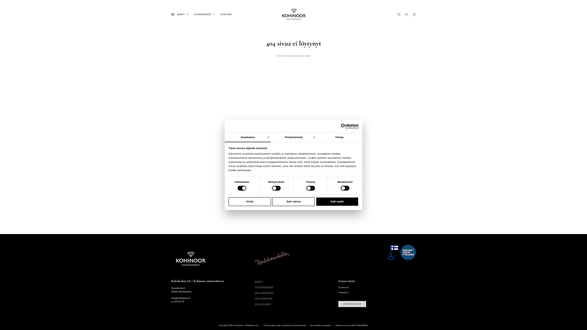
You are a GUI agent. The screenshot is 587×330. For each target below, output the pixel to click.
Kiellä (249, 201)
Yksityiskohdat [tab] (293, 137)
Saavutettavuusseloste (320, 325)
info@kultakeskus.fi (180, 298)
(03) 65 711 (179, 301)
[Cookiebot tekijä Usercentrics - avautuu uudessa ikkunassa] (345, 126)
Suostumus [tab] (248, 137)
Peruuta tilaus (352, 304)
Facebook (343, 287)
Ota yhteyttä (263, 298)
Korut (181, 14)
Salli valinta (293, 201)
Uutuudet (226, 14)
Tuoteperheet (202, 14)
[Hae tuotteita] (399, 14)
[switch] (276, 188)
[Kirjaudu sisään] (406, 14)
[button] (172, 14)
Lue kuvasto (263, 304)
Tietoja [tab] (339, 137)
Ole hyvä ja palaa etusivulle (293, 55)
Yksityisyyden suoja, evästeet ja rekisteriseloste (284, 325)
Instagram (343, 292)
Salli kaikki (337, 201)
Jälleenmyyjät (264, 293)
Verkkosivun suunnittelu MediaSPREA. (352, 325)
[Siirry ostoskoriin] (414, 14)
